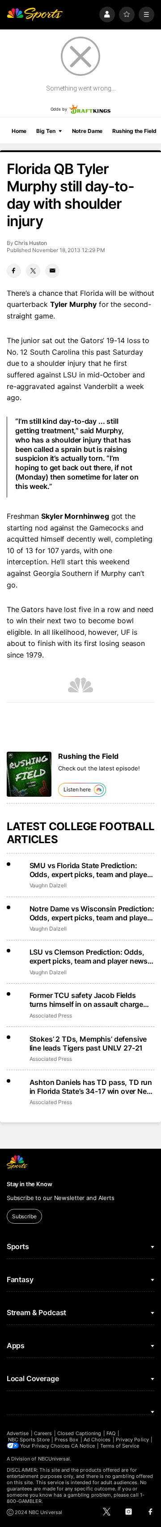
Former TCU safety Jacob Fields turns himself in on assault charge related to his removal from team (87, 1000)
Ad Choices (97, 1439)
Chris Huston (30, 243)
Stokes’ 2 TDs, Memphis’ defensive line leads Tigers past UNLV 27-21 (88, 1043)
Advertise (18, 1433)
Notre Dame (87, 131)
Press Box (66, 1439)
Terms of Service (120, 1446)
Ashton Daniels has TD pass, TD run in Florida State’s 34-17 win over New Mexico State (91, 1087)
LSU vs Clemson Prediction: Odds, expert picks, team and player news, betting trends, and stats (90, 956)
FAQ (110, 1433)
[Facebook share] (14, 271)
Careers (43, 1433)
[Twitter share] (33, 271)
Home (19, 131)
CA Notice (83, 1446)
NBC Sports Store (29, 1439)
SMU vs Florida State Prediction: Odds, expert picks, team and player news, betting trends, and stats (90, 870)
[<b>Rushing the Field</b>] (29, 774)
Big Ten (45, 131)
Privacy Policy (132, 1439)
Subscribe (24, 1216)
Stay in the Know (29, 1184)
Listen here (77, 789)
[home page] (35, 14)
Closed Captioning (79, 1433)
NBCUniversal (54, 1459)
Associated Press (51, 1015)
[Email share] (52, 271)
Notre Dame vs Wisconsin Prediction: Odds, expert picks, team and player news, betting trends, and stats (92, 913)
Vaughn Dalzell (48, 885)
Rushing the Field (134, 131)
